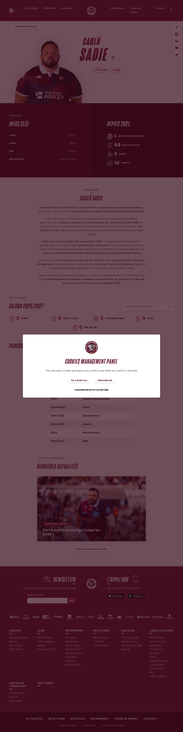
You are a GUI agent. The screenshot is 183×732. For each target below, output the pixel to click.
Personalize (105, 380)
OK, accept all (79, 380)
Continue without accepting (91, 390)
